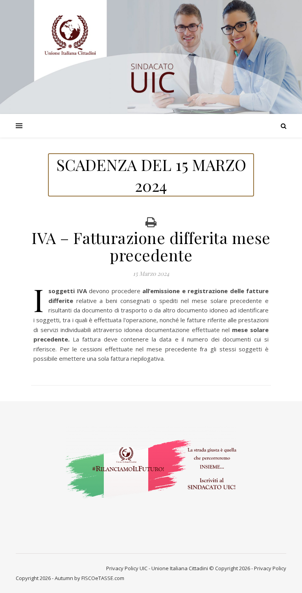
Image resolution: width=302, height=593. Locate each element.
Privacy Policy (122, 568)
